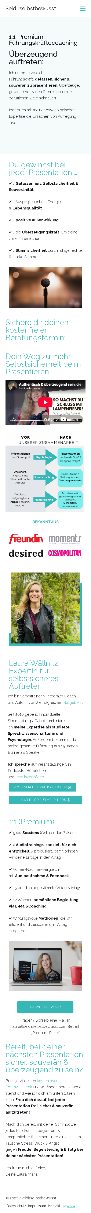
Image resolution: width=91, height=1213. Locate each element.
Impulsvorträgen (29, 777)
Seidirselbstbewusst (31, 8)
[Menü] (82, 8)
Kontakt (54, 1206)
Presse (69, 1206)
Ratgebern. (73, 702)
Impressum (37, 1206)
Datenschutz (16, 1206)
